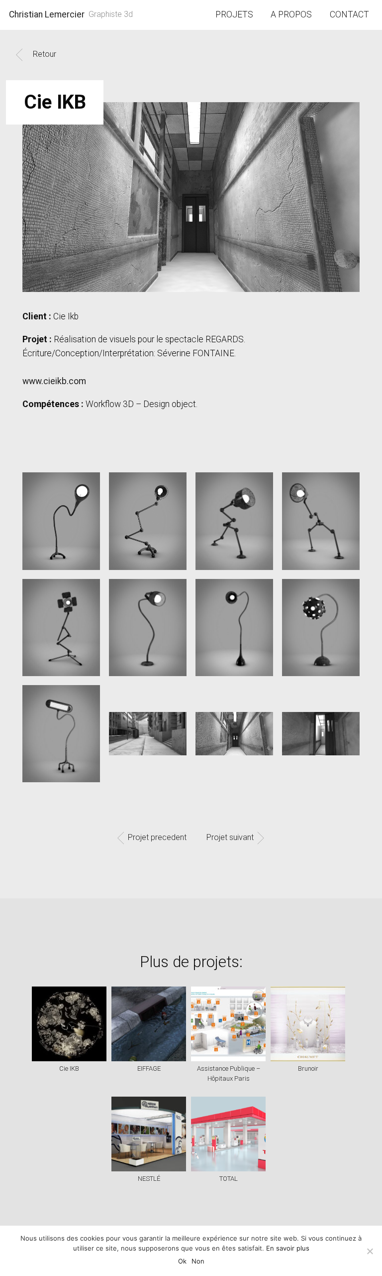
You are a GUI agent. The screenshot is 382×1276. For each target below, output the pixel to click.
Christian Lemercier (47, 14)
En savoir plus (287, 1248)
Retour (44, 54)
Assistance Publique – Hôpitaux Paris (228, 1074)
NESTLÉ (149, 1178)
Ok (182, 1261)
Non (197, 1261)
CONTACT (349, 14)
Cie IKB (69, 1068)
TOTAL (228, 1178)
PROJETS (234, 14)
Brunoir (308, 1068)
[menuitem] (234, 14)
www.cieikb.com (54, 381)
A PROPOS (291, 14)
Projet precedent (157, 838)
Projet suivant (230, 838)
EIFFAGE (149, 1068)
